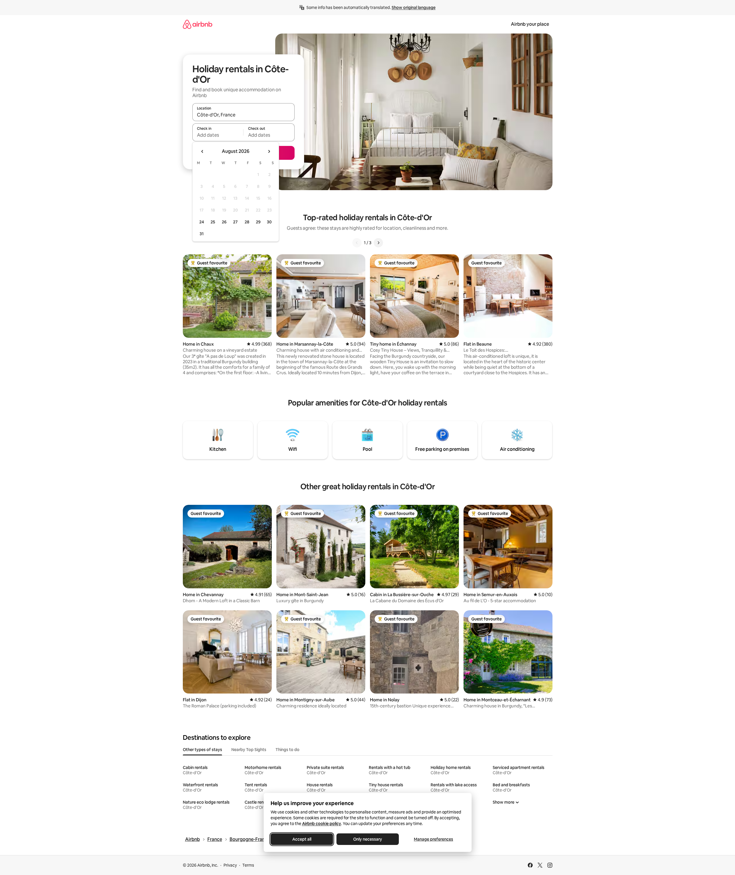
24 (201, 222)
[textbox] (218, 134)
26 (224, 222)
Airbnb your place (530, 24)
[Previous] (357, 242)
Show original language (414, 7)
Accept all (301, 839)
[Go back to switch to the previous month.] (202, 151)
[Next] (378, 242)
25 (213, 222)
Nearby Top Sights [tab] (248, 749)
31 (202, 233)
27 (235, 222)
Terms (248, 865)
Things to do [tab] (287, 749)
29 (258, 222)
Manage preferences (433, 839)
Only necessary (367, 839)
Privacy (230, 865)
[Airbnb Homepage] (197, 24)
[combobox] (243, 114)
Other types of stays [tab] (202, 749)
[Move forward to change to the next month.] (269, 151)
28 (247, 222)
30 (269, 222)
